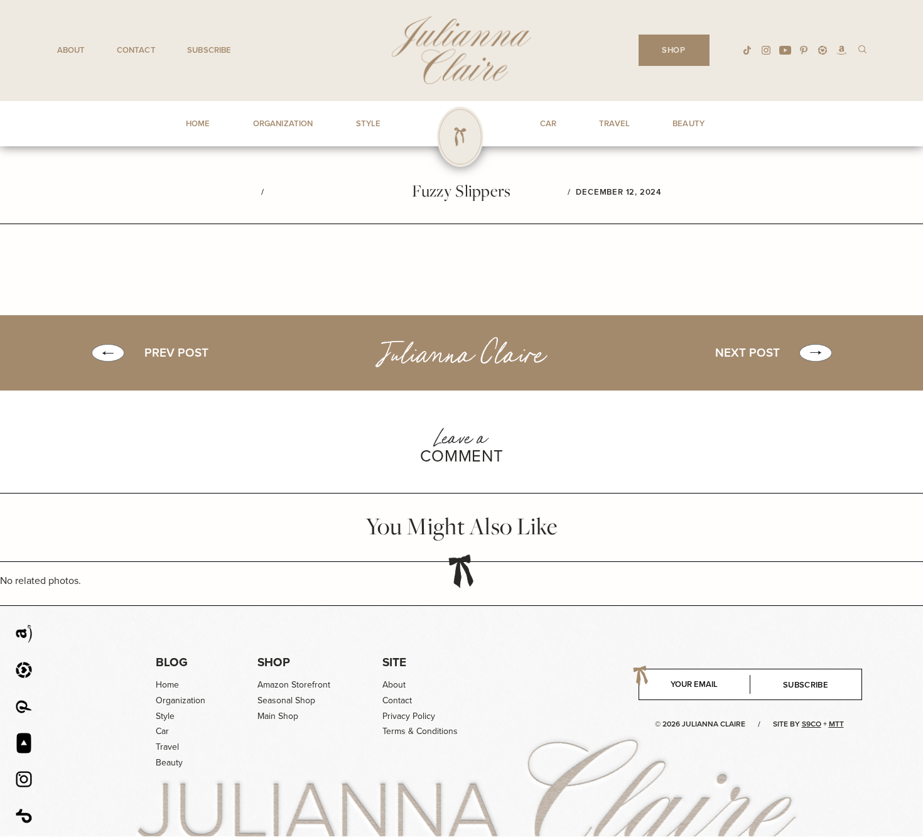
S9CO (811, 724)
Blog (172, 662)
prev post (176, 353)
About (71, 50)
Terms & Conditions (420, 731)
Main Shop (277, 716)
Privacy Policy (408, 716)
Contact (136, 50)
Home (167, 684)
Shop (273, 662)
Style (165, 716)
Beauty (169, 762)
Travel (167, 746)
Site (394, 662)
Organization (180, 700)
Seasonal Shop (286, 700)
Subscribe (209, 50)
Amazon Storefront (293, 684)
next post (747, 353)
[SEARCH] (862, 49)
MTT (836, 724)
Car (162, 731)
